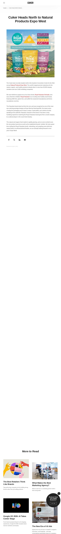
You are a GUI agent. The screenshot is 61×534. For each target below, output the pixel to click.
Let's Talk (53, 503)
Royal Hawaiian (25, 96)
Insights (5, 8)
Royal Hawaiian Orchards (42, 94)
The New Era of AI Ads (42, 526)
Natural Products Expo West (19, 85)
